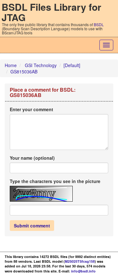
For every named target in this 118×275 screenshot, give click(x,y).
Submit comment (32, 225)
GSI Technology (41, 65)
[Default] (72, 65)
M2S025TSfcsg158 (80, 261)
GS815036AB (23, 71)
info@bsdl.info (83, 271)
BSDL (99, 24)
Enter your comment (31, 109)
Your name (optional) (32, 158)
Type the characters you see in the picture (55, 181)
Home (11, 65)
